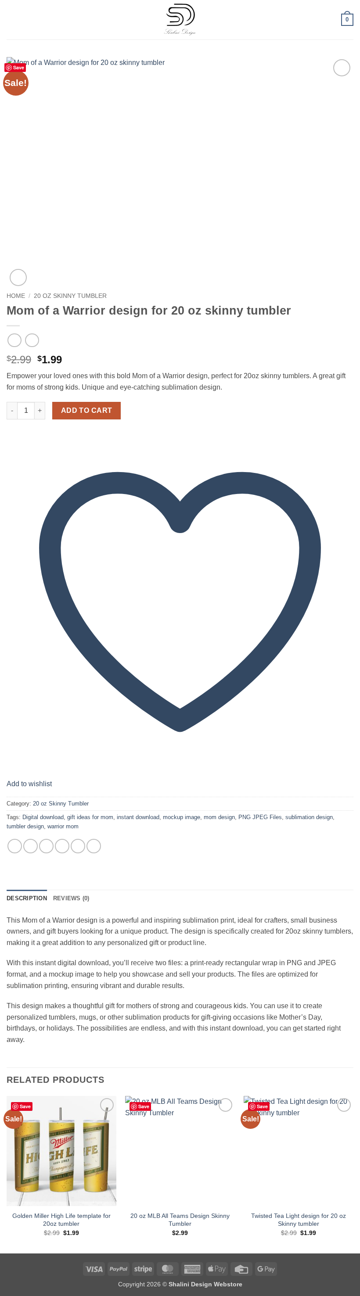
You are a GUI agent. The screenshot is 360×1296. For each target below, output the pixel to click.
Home (16, 296)
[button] (12, 19)
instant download (138, 817)
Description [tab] (27, 898)
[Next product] (14, 340)
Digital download (43, 817)
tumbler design (25, 826)
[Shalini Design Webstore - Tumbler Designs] (180, 19)
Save (18, 67)
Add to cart (86, 410)
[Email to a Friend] (62, 846)
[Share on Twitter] (46, 846)
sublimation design (309, 817)
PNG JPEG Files (260, 817)
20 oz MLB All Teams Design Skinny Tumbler (180, 1220)
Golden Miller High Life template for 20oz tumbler (61, 1220)
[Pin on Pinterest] (78, 846)
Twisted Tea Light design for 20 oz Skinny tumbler (298, 1220)
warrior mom (63, 826)
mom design (219, 817)
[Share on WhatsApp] (14, 846)
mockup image (181, 817)
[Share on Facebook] (30, 846)
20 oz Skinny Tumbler (70, 296)
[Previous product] (32, 340)
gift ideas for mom (90, 817)
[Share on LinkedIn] (93, 846)
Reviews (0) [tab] (71, 898)
